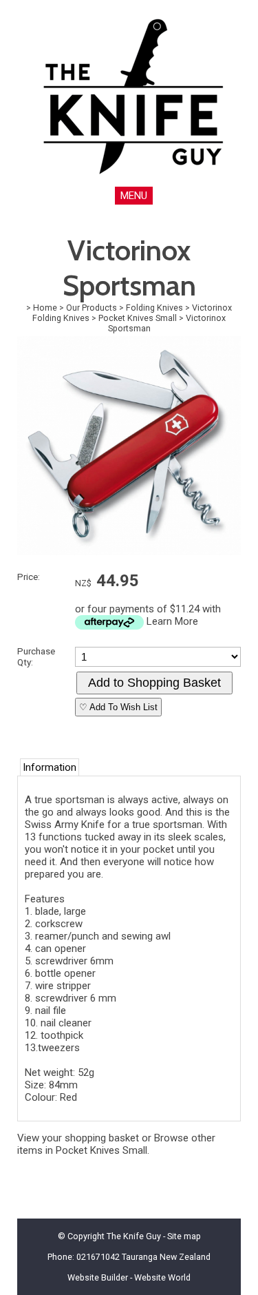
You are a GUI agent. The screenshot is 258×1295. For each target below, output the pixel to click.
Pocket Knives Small (137, 318)
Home (45, 307)
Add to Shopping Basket (154, 683)
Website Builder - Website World (129, 1277)
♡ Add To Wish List (118, 707)
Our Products (91, 307)
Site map (184, 1236)
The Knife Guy (134, 1236)
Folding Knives (154, 307)
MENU (133, 195)
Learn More (172, 621)
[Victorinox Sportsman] (129, 552)
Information (49, 767)
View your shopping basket (78, 1138)
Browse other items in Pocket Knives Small (116, 1144)
